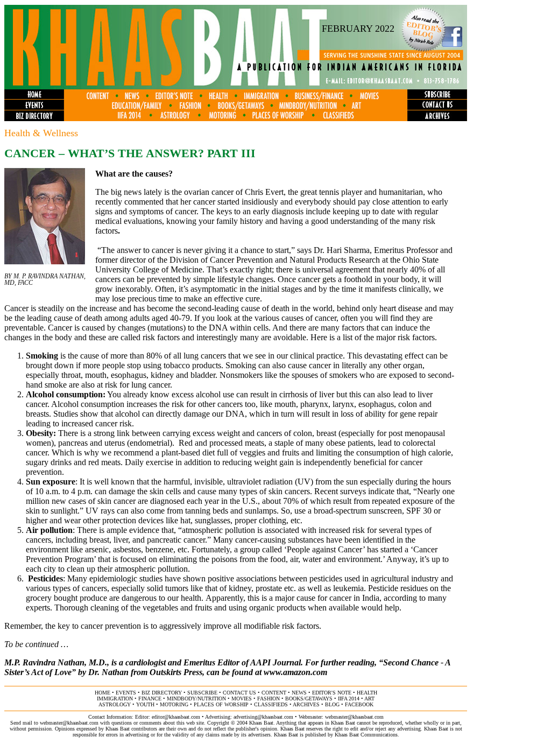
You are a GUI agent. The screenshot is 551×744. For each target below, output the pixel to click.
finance (149, 698)
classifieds (271, 704)
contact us (239, 693)
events (126, 693)
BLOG (332, 704)
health (367, 693)
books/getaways (309, 698)
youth (145, 704)
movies (241, 698)
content (274, 693)
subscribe (202, 693)
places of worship (221, 704)
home (102, 693)
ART (369, 698)
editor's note (331, 693)
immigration (115, 698)
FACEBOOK (359, 704)
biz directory (162, 693)
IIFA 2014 (348, 698)
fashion (268, 698)
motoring (174, 704)
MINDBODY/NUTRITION (196, 698)
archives (306, 704)
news (299, 693)
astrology (114, 704)
